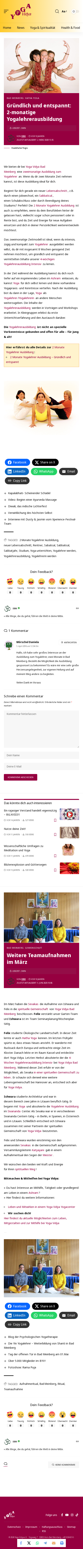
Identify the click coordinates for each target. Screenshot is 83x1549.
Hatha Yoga (32, 98)
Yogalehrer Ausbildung (65, 1106)
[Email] (54, 1543)
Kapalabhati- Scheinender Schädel (29, 493)
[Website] (77, 608)
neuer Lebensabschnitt (17, 545)
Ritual (61, 1384)
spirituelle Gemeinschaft (33, 1009)
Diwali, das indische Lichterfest (27, 506)
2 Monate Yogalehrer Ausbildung (54, 205)
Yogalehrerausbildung (17, 308)
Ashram (56, 278)
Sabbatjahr (10, 550)
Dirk (23, 136)
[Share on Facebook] (21, 1543)
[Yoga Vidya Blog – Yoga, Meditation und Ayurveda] (9, 1515)
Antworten (70, 642)
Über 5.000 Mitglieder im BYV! (27, 1361)
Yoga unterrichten (41, 550)
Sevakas (33, 1004)
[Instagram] (72, 1515)
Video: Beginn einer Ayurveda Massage (32, 499)
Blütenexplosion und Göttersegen (25, 864)
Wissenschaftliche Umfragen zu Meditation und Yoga (23, 848)
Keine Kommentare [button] (65, 1464)
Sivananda (14, 1111)
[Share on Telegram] (46, 1543)
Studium (24, 550)
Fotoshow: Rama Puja (22, 1367)
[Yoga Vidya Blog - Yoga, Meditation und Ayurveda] (20, 11)
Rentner (38, 545)
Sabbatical (45, 195)
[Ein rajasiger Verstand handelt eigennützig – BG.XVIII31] (69, 814)
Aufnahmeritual (28, 1384)
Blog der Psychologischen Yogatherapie (33, 1337)
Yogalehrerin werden (44, 556)
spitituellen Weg (25, 1169)
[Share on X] (29, 1543)
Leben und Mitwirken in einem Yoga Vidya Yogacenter (41, 1207)
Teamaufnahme (13, 1389)
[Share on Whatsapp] (37, 1543)
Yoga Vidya (15, 1087)
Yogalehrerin (26, 298)
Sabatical (49, 545)
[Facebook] (62, 1515)
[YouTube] (66, 1515)
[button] (7, 11)
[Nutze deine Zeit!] (69, 832)
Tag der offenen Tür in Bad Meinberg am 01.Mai (38, 1354)
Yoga (16, 283)
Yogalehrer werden (64, 550)
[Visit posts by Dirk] (11, 138)
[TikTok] (77, 1515)
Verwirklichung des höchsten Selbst (30, 513)
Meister (47, 1155)
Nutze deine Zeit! (15, 829)
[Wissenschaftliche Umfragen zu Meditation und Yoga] (69, 850)
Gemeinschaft (33, 948)
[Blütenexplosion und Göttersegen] (69, 868)
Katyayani (38, 1150)
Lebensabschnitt (56, 191)
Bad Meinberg (15, 98)
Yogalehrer (41, 244)
